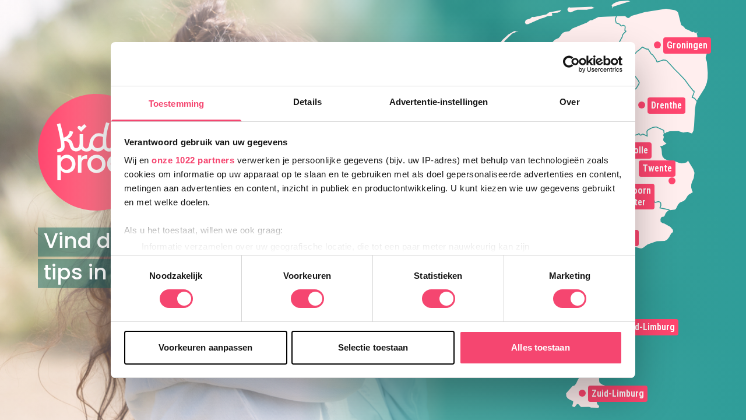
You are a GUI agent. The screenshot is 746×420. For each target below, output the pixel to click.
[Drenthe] (641, 105)
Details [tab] (307, 102)
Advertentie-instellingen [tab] (438, 102)
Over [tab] (569, 102)
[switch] (307, 298)
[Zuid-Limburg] (582, 393)
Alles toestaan (540, 347)
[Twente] (671, 180)
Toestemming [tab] (176, 103)
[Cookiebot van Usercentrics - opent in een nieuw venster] (571, 64)
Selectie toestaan (373, 347)
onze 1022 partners (193, 160)
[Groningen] (657, 44)
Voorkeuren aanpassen (206, 347)
